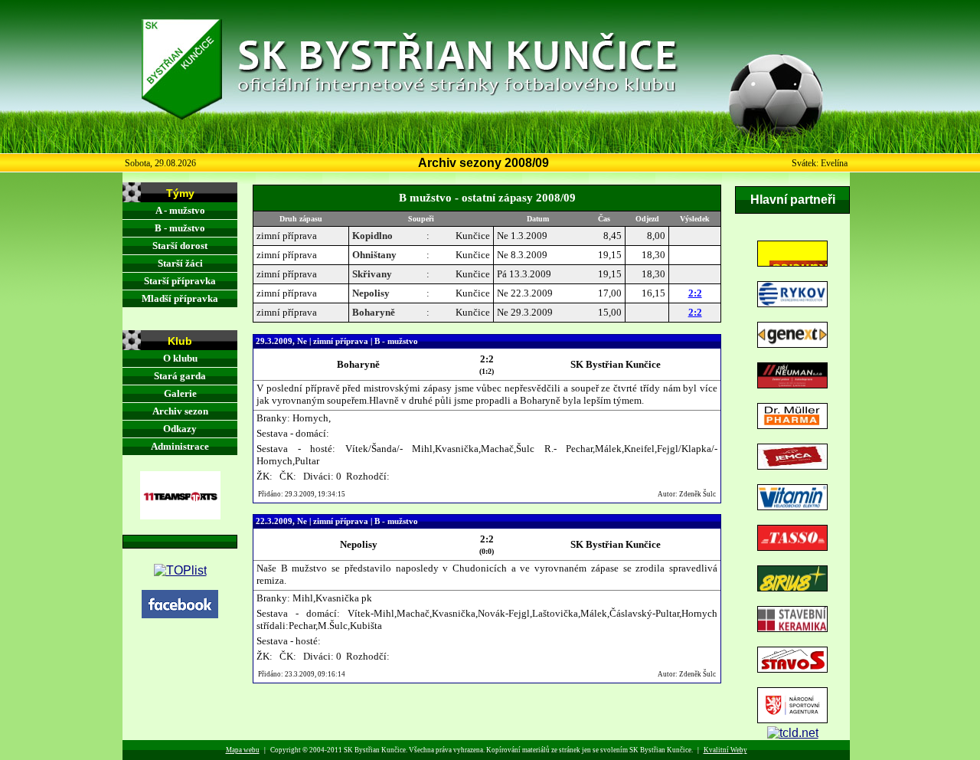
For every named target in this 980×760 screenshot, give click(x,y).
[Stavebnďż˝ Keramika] (792, 627)
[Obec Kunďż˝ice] (792, 262)
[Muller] (792, 424)
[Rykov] (792, 303)
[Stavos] (792, 668)
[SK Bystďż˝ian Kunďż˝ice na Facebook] (180, 614)
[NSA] (792, 719)
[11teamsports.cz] (180, 515)
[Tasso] (792, 546)
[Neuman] (792, 384)
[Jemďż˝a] (792, 465)
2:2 (695, 293)
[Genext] (792, 343)
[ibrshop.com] (792, 732)
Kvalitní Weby (725, 750)
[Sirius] (792, 587)
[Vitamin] (792, 506)
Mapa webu (243, 750)
